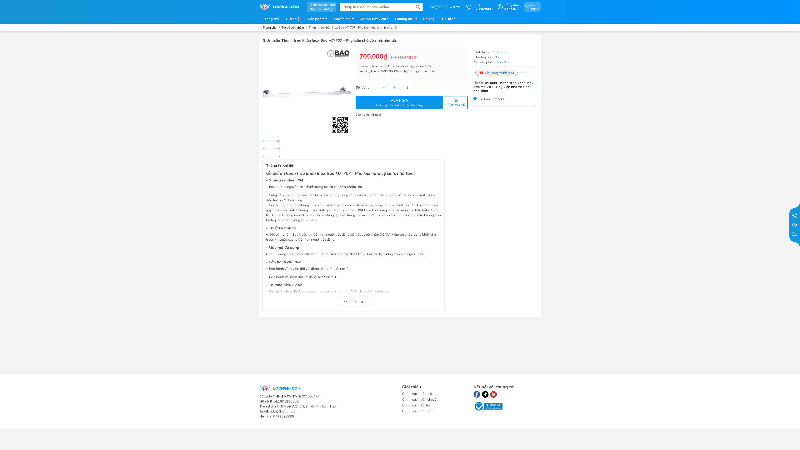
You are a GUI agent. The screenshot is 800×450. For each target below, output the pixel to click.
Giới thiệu (456, 7)
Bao (330, 173)
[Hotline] (794, 216)
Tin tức (447, 19)
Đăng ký (510, 9)
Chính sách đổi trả (416, 405)
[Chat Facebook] (794, 225)
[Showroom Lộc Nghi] (281, 6)
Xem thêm (352, 301)
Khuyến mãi (342, 19)
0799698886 (389, 71)
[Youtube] (493, 394)
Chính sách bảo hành (418, 411)
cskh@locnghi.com (284, 411)
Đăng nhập (512, 5)
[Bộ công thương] (488, 406)
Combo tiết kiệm (373, 19)
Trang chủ (436, 7)
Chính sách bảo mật (418, 393)
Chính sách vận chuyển (420, 399)
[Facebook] (477, 394)
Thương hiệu (404, 19)
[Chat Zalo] (794, 234)
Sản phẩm (316, 19)
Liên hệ (429, 19)
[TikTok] (485, 394)
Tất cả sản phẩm (292, 27)
